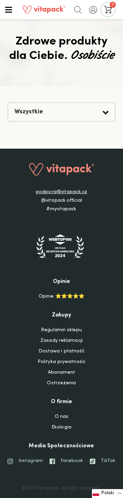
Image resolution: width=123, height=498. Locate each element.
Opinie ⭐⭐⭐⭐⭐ (61, 296)
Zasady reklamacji (61, 340)
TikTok (108, 461)
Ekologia (61, 427)
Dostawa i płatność (62, 351)
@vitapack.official (61, 200)
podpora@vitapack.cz (61, 192)
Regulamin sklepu (61, 330)
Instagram (30, 461)
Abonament (62, 372)
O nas (62, 416)
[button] (8, 9)
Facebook (71, 461)
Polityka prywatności (61, 362)
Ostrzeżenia (61, 383)
